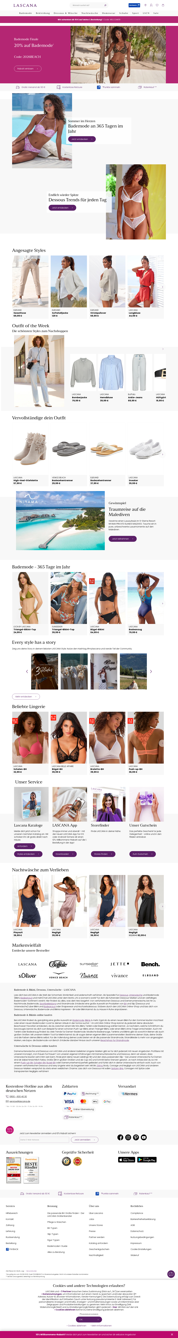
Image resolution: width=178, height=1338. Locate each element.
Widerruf (135, 1255)
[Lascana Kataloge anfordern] (31, 804)
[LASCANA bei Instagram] (128, 1137)
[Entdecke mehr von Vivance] (120, 975)
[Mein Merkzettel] (157, 5)
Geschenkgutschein (99, 1249)
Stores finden (101, 854)
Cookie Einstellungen (141, 1249)
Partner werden (97, 1237)
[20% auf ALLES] (118, 54)
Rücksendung (13, 1237)
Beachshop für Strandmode (115, 1040)
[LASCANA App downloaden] (70, 804)
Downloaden (62, 854)
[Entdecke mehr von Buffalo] (58, 964)
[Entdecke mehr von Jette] (120, 964)
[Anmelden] (151, 5)
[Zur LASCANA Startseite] (25, 5)
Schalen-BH (40, 1062)
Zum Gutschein (140, 854)
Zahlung (10, 1225)
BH (125, 1003)
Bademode (25, 13)
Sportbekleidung (48, 1003)
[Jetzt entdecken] (42, 130)
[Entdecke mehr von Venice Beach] (58, 975)
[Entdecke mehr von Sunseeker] (89, 964)
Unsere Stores (96, 1225)
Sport (135, 13)
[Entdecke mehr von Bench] (150, 964)
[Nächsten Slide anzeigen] (163, 349)
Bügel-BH (51, 1062)
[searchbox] (85, 5)
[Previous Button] (27, 671)
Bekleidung (43, 13)
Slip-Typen (52, 1234)
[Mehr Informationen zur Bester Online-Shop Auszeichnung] (14, 1170)
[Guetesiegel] (77, 1161)
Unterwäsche (135, 995)
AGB (133, 1225)
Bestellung (11, 1243)
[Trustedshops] (66, 1161)
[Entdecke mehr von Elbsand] (150, 975)
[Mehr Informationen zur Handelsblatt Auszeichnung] (31, 1170)
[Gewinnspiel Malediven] (60, 520)
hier (115, 1307)
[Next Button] (151, 671)
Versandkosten (31, 1271)
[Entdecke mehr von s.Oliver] (27, 975)
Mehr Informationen (102, 1325)
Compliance (137, 1213)
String (100, 1065)
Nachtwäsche (90, 13)
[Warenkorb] (163, 5)
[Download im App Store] (126, 1160)
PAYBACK (14, 1249)
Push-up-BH (27, 1062)
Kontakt (10, 1219)
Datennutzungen (52, 1294)
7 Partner (66, 1291)
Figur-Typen (53, 1240)
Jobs (91, 1219)
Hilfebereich (12, 1213)
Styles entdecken (26, 854)
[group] (44, 671)
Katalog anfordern (98, 1243)
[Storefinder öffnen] (145, 5)
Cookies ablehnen (65, 1309)
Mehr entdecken (24, 696)
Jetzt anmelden (82, 1139)
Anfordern (22, 846)
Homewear (108, 13)
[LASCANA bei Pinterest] (136, 1137)
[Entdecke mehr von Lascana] (27, 964)
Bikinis (88, 1020)
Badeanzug (26, 997)
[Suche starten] (105, 5)
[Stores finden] (108, 804)
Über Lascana (96, 1213)
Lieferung (10, 1231)
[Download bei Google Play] (147, 1160)
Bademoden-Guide (57, 1246)
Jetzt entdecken (79, 139)
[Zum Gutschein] (146, 804)
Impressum (136, 1243)
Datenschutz (137, 1231)
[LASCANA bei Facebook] (120, 1137)
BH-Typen (52, 1228)
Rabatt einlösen (25, 68)
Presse (92, 1231)
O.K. (81, 1319)
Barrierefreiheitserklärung (143, 1219)
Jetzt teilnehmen (120, 538)
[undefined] (162, 287)
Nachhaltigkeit (96, 1255)
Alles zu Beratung (56, 1252)
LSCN (146, 13)
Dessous (123, 995)
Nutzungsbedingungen (142, 1237)
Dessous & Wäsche (66, 13)
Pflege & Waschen (56, 1222)
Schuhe (123, 13)
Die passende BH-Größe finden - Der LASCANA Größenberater (65, 1215)
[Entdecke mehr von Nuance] (89, 975)
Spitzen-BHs (117, 1068)
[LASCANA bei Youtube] (144, 1137)
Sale (156, 13)
